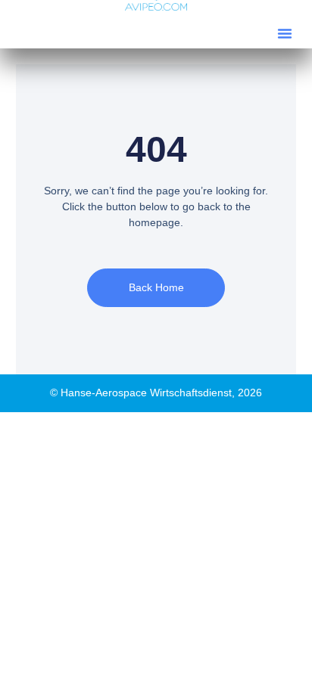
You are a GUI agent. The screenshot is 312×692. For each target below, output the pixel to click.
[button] (284, 33)
